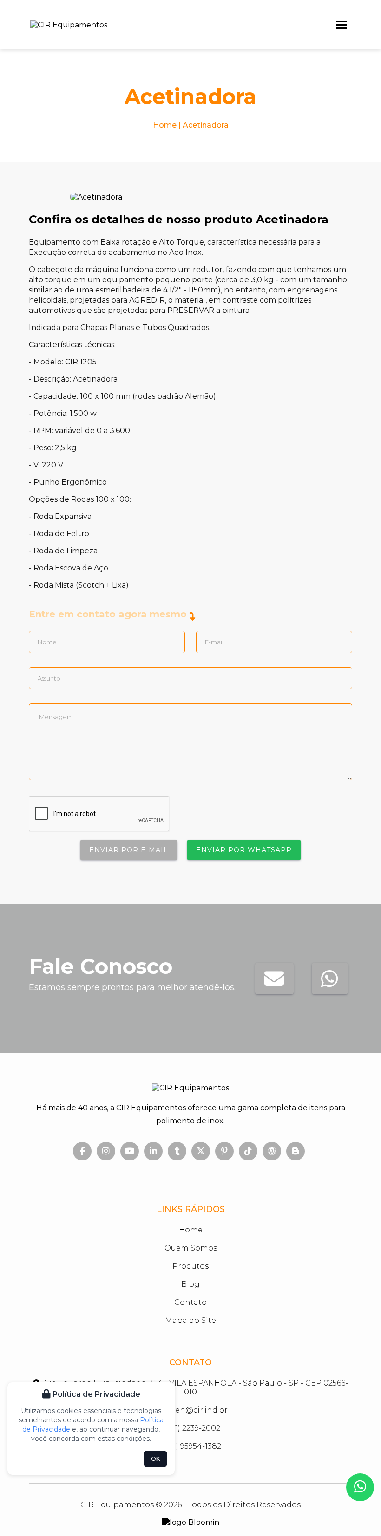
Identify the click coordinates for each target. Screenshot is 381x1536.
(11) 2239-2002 (194, 1428)
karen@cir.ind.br (194, 1410)
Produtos (190, 1266)
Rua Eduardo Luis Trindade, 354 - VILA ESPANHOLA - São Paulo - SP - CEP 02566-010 (193, 1387)
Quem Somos (190, 1248)
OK (155, 1458)
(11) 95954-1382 (193, 1446)
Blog (190, 1284)
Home (165, 125)
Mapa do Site (190, 1320)
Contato (190, 1302)
